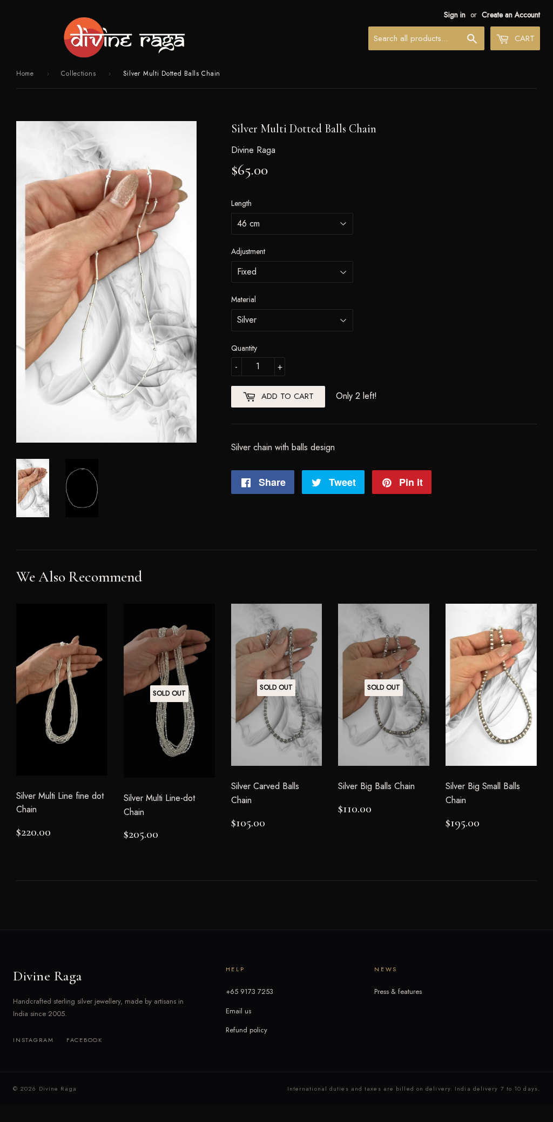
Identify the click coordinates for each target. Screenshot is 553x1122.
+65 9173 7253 (249, 991)
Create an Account (511, 14)
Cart (523, 38)
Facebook (84, 1040)
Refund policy (246, 1030)
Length (241, 203)
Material (243, 299)
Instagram (33, 1040)
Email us (238, 1011)
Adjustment (248, 251)
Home (25, 73)
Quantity (244, 348)
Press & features (398, 991)
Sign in (455, 14)
